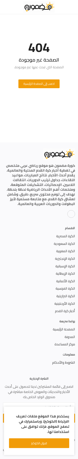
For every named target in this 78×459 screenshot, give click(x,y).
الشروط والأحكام (63, 362)
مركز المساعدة (65, 344)
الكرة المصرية (65, 236)
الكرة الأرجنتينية (64, 303)
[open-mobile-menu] (73, 7)
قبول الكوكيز (39, 443)
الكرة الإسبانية (65, 266)
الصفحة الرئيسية (64, 329)
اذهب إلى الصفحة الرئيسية (39, 83)
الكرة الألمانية (65, 281)
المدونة (70, 337)
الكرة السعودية (64, 243)
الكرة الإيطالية (65, 273)
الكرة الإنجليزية (65, 258)
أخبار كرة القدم (65, 311)
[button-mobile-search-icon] (5, 7)
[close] (70, 410)
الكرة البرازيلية (65, 296)
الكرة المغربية (65, 251)
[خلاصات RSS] (71, 214)
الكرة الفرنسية (65, 288)
